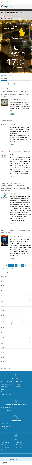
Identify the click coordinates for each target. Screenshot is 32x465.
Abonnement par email (6, 407)
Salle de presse (20, 100)
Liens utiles (19, 442)
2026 (2, 281)
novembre (4, 324)
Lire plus (12, 113)
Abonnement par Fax (6, 410)
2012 (2, 357)
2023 (2, 295)
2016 (2, 337)
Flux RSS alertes (5, 423)
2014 (2, 347)
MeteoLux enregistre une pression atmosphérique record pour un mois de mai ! (15, 94)
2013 (2, 352)
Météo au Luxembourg (6, 381)
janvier (3, 318)
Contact (3, 450)
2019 (11, 76)
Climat (2, 391)
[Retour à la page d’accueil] (6, 7)
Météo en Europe (5, 384)
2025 (2, 286)
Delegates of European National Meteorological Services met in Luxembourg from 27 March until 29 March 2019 (15, 186)
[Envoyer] (14, 83)
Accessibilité (19, 386)
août (12, 322)
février (13, 318)
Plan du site (19, 444)
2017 (2, 333)
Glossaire (3, 444)
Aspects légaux (19, 447)
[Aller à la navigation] (30, 6)
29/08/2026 (23, 24)
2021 (2, 305)
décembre (14, 324)
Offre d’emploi (6, 121)
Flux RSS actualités (5, 426)
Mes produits (16, 459)
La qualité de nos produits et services (15, 151)
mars (22, 318)
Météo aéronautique (6, 386)
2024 (2, 291)
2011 (2, 362)
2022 (2, 300)
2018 (2, 328)
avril (2, 320)
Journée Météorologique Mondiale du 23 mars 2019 (15, 231)
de (23, 6)
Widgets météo (5, 428)
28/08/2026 (9, 24)
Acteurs (18, 384)
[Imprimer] (9, 83)
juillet (2, 322)
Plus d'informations (7, 18)
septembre (24, 322)
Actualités (6, 76)
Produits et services (6, 394)
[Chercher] (27, 6)
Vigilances (3, 389)
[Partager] (3, 83)
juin (22, 320)
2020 (2, 310)
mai (12, 320)
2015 (2, 342)
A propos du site (5, 442)
